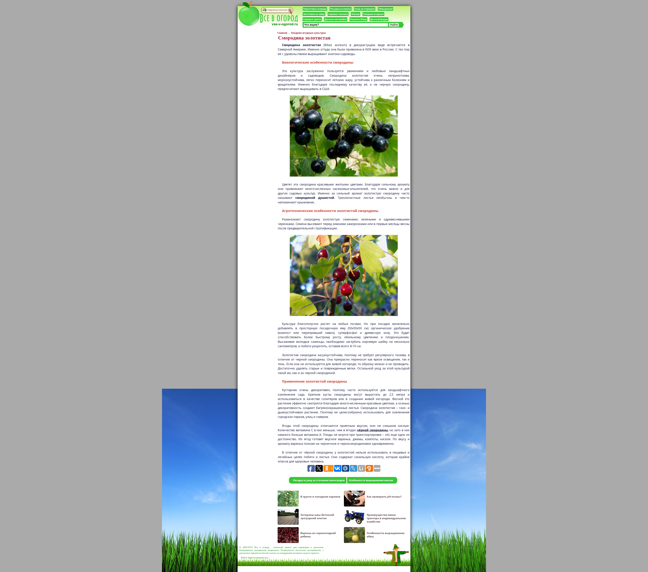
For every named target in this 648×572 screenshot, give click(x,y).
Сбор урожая (385, 8)
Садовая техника (338, 14)
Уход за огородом (365, 8)
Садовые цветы (312, 19)
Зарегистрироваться (258, 557)
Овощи (356, 14)
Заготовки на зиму (314, 14)
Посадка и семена (340, 8)
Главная (282, 32)
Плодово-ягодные (373, 14)
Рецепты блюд (358, 19)
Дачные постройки (336, 19)
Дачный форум (379, 19)
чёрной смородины (372, 430)
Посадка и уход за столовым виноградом (319, 480)
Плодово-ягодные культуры (308, 32)
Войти (244, 557)
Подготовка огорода (315, 8)
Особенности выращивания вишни (371, 480)
